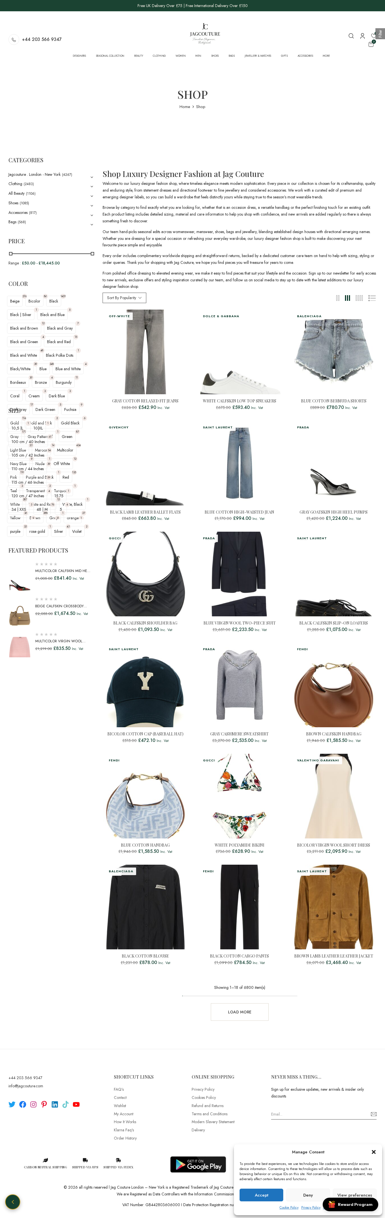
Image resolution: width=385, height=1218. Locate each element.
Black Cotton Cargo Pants (239, 956)
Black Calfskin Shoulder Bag (145, 623)
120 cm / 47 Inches (28, 496)
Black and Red (59, 342)
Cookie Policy (289, 1207)
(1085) (24, 203)
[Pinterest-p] (44, 1104)
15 (76, 337)
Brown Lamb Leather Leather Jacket (333, 956)
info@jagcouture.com (25, 1086)
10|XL (38, 428)
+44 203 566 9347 (42, 39)
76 (52, 504)
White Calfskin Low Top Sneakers (239, 401)
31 (57, 518)
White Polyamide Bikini (239, 845)
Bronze (41, 382)
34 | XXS (19, 509)
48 (42, 350)
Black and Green (24, 342)
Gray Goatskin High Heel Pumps (334, 512)
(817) (33, 212)
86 (45, 296)
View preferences (354, 1195)
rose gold (37, 531)
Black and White (23, 355)
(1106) (31, 193)
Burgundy (64, 382)
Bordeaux (18, 382)
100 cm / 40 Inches (28, 441)
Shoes (13, 203)
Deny (308, 1195)
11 (77, 377)
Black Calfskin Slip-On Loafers (333, 623)
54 (49, 450)
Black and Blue (52, 314)
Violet (76, 531)
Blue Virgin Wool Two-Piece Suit (239, 623)
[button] (374, 1152)
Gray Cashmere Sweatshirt (239, 734)
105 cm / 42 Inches (28, 455)
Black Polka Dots (59, 355)
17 (31, 404)
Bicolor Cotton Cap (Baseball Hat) (145, 734)
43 (68, 526)
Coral (14, 396)
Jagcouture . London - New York (34, 174)
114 (24, 418)
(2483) (29, 184)
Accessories (18, 212)
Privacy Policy (310, 1207)
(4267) (67, 174)
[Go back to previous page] (12, 1202)
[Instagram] (33, 1104)
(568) (22, 222)
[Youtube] (76, 1104)
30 (31, 377)
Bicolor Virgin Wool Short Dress (333, 845)
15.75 (58, 496)
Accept (261, 1195)
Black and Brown (24, 328)
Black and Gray (60, 328)
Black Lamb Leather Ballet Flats (145, 512)
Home (185, 107)
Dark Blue (57, 396)
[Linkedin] (54, 1104)
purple (15, 531)
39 (35, 364)
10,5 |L (17, 428)
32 (25, 526)
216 (24, 296)
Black (53, 301)
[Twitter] (12, 1104)
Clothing (15, 184)
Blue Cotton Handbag (145, 845)
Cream (34, 396)
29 (48, 477)
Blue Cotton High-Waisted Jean (239, 512)
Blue (43, 369)
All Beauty (16, 193)
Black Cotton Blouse (145, 956)
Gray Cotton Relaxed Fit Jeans (145, 401)
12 (43, 323)
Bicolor (34, 301)
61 (50, 437)
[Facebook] (22, 1104)
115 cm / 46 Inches (28, 482)
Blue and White (68, 369)
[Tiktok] (65, 1104)
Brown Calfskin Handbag (333, 734)
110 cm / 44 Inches (28, 469)
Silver (58, 531)
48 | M (42, 509)
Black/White (20, 369)
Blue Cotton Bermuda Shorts (333, 401)
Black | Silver (20, 314)
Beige (14, 301)
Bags (12, 222)
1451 (63, 296)
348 (52, 364)
